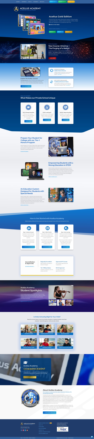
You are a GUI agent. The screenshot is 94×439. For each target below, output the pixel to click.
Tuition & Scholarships (28, 246)
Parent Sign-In (53, 1)
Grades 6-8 (60, 31)
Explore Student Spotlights (27, 301)
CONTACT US (41, 430)
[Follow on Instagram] (23, 430)
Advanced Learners (29, 333)
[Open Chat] (92, 437)
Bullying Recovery (65, 333)
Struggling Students (47, 347)
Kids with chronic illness (28, 347)
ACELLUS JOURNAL (42, 428)
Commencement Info (30, 377)
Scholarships (35, 1)
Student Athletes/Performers (65, 347)
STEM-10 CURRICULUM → (53, 176)
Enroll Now (42, 1)
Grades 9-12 (68, 31)
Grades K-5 (52, 31)
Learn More (52, 58)
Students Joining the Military (47, 333)
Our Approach (24, 1)
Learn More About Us (49, 412)
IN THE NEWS (41, 426)
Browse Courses (47, 246)
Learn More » (60, 74)
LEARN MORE (28, 121)
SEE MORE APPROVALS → (30, 266)
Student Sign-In (62, 1)
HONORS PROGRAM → (25, 151)
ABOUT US (41, 424)
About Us (29, 1)
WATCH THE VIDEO (55, 24)
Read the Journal (26, 86)
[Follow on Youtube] (27, 430)
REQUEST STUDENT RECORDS (44, 431)
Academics (18, 1)
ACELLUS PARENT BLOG (43, 433)
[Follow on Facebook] (21, 430)
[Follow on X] (25, 430)
